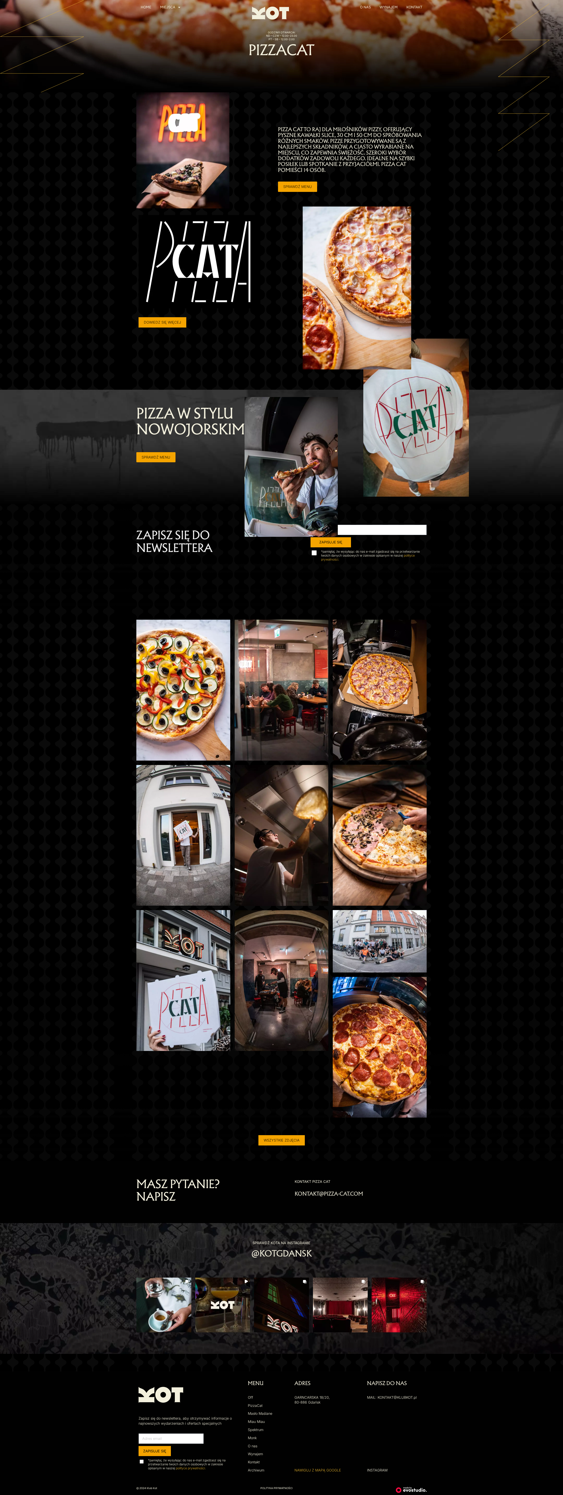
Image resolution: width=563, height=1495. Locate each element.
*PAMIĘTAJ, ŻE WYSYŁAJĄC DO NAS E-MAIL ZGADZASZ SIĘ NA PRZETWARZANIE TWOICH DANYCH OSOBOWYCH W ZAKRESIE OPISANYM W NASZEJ (370, 555)
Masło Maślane (260, 1413)
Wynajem (389, 7)
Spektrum (255, 1430)
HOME (146, 7)
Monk (252, 1438)
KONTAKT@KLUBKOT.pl (397, 1397)
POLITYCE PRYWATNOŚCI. (191, 1468)
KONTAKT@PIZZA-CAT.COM (329, 1194)
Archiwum (256, 1470)
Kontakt (414, 7)
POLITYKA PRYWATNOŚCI (276, 1488)
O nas (365, 7)
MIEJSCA (167, 7)
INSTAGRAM (377, 1470)
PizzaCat (255, 1405)
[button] (163, 1305)
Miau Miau (256, 1421)
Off (250, 1397)
